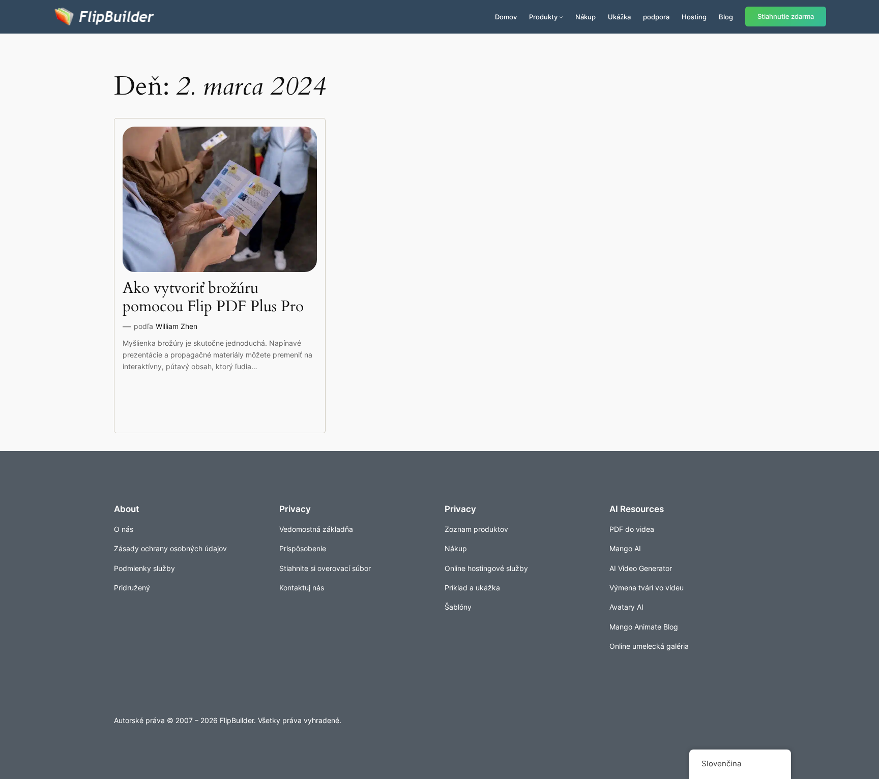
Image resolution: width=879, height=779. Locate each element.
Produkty (543, 17)
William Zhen (176, 326)
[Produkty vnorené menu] (561, 17)
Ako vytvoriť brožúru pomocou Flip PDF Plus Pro (213, 298)
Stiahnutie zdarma (785, 16)
